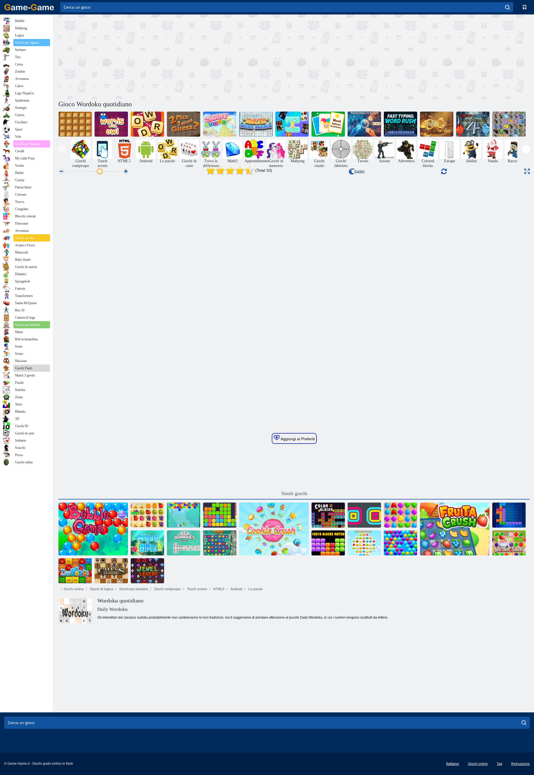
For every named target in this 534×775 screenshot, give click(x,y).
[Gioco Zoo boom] (75, 570)
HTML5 (218, 589)
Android (236, 589)
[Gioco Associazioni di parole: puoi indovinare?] (364, 124)
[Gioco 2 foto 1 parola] (183, 124)
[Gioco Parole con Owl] (111, 124)
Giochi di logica (101, 589)
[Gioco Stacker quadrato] (364, 515)
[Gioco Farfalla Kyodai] (509, 124)
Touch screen (196, 589)
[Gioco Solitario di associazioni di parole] (328, 124)
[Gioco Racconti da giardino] (509, 542)
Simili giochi (294, 493)
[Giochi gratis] (29, 7)
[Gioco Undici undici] (219, 515)
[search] (507, 7)
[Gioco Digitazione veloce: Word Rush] (400, 124)
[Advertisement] (176, 56)
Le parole (255, 589)
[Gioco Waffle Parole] (75, 124)
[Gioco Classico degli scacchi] (111, 570)
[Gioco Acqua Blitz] (147, 542)
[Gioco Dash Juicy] (147, 515)
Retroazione (520, 764)
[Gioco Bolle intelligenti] (400, 542)
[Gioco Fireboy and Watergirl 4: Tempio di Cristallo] (473, 124)
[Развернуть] (527, 171)
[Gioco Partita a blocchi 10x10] (328, 542)
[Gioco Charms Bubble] (183, 515)
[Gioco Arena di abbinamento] (400, 515)
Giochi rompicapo (167, 589)
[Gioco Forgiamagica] (436, 124)
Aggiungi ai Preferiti (297, 439)
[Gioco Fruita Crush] (455, 529)
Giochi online (74, 589)
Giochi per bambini (133, 589)
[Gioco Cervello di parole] (147, 124)
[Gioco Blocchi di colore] (328, 515)
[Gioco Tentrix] (509, 515)
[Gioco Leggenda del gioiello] (147, 570)
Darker (359, 171)
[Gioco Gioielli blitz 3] (219, 542)
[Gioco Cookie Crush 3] (364, 542)
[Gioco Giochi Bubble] (93, 529)
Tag (499, 764)
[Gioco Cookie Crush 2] (274, 529)
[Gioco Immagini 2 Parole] (292, 124)
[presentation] (62, 149)
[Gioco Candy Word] (219, 124)
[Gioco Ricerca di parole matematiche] (256, 124)
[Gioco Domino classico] (183, 542)
